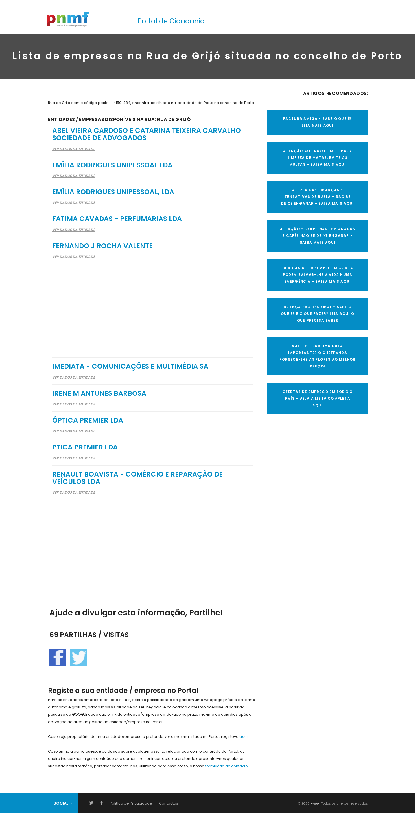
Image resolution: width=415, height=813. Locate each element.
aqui (243, 736)
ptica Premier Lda (85, 447)
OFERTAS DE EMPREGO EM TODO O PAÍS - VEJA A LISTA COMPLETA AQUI (318, 398)
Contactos (168, 803)
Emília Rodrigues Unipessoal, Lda (113, 191)
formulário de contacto (226, 766)
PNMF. (315, 803)
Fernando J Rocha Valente (102, 245)
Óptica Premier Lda (87, 420)
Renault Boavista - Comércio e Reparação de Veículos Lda (137, 478)
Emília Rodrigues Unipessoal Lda (112, 165)
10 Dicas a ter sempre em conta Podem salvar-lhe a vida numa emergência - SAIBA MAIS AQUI (317, 274)
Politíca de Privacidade (131, 803)
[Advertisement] (152, 307)
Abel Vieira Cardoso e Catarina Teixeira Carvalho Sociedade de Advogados (146, 134)
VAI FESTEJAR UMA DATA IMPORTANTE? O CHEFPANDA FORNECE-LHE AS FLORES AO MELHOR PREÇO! (317, 356)
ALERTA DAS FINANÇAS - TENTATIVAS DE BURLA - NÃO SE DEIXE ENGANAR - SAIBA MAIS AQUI (317, 196)
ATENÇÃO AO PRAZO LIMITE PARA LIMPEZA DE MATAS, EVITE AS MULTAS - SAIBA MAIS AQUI (317, 157)
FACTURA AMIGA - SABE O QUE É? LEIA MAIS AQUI (317, 122)
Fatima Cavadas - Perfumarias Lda (117, 218)
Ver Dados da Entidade (73, 148)
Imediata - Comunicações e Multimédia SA (130, 366)
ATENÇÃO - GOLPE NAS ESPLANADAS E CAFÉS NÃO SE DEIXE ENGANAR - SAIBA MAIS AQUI (317, 235)
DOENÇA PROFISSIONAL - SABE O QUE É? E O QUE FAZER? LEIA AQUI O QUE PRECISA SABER (317, 313)
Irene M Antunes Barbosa (99, 393)
